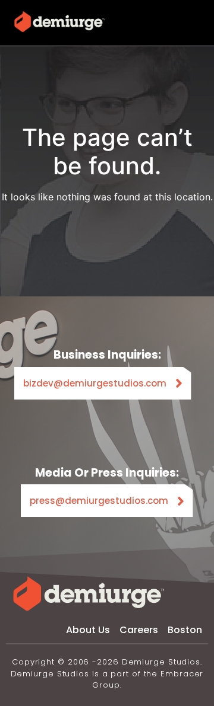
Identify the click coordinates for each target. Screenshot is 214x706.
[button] (193, 22)
